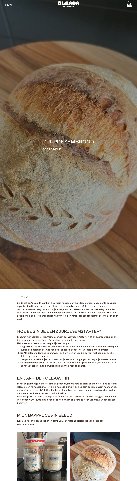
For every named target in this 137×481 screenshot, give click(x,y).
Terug (24, 297)
